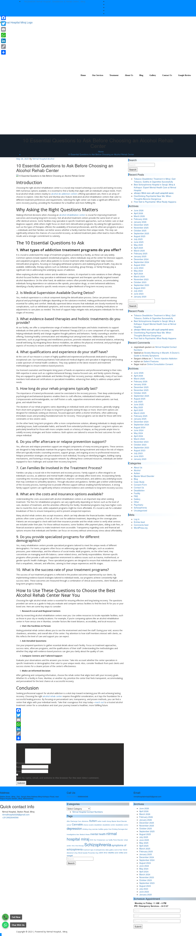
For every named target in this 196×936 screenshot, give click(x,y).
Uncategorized (140, 510)
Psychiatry (138, 504)
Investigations (71, 834)
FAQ (136, 496)
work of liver (118, 850)
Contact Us (167, 75)
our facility (109, 840)
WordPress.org (141, 527)
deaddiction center (109, 825)
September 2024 (141, 262)
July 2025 (138, 239)
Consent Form (140, 484)
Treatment (114, 75)
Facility (137, 493)
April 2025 (138, 247)
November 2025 (141, 227)
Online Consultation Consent (160, 364)
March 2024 (139, 276)
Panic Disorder (118, 840)
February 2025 (140, 253)
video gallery (109, 850)
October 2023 (140, 282)
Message (20, 762)
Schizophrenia (140, 507)
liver (77, 834)
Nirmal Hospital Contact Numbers (87, 811)
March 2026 (139, 216)
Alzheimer (85, 821)
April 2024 (138, 273)
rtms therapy (79, 846)
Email (57, 774)
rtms (73, 846)
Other (136, 501)
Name (19, 766)
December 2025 (141, 224)
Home (83, 75)
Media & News (85, 834)
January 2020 (140, 296)
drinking (85, 829)
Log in (136, 519)
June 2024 (138, 267)
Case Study (139, 481)
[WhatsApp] (70, 724)
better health (102, 821)
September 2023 (141, 285)
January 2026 (140, 221)
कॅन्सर (105, 853)
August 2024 (139, 265)
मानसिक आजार (123, 853)
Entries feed (139, 522)
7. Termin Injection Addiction (164, 358)
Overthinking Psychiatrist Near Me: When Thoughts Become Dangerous (152, 197)
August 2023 (139, 287)
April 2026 (138, 213)
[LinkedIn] (70, 729)
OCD (91, 840)
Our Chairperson (99, 840)
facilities (100, 829)
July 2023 (138, 290)
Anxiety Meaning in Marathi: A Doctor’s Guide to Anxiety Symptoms (156, 354)
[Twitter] (70, 715)
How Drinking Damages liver (118, 829)
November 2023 (141, 279)
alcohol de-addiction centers (64, 193)
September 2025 (141, 233)
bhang (109, 821)
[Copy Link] (70, 733)
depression (74, 828)
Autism (137, 473)
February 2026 (140, 219)
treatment (86, 850)
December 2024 (141, 259)
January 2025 (140, 256)
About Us (129, 75)
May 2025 (138, 244)
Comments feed (141, 524)
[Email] (70, 719)
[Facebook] (70, 710)
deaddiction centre (122, 825)
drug (90, 829)
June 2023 (138, 293)
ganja (106, 829)
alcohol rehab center (52, 696)
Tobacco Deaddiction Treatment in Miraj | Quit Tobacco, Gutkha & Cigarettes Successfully (154, 180)
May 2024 (138, 270)
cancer (69, 825)
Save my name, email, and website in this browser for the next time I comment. (57, 777)
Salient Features (151, 361)
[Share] (70, 738)
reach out (99, 702)
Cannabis (77, 824)
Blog (141, 75)
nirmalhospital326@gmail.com (16, 814)
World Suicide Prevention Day (88, 853)
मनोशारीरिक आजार (113, 853)
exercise (95, 829)
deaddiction (98, 825)
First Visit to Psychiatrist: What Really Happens (155, 201)
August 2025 (139, 236)
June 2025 (138, 242)
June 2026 (138, 210)
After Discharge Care (74, 821)
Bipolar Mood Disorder (144, 476)
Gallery (153, 75)
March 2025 (139, 250)
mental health (98, 834)
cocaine (91, 825)
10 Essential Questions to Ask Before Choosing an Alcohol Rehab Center (101, 154)
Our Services (97, 75)
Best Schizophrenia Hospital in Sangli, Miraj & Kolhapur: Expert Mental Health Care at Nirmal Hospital (155, 187)
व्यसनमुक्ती (70, 856)
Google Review (184, 75)
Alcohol (50, 158)
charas (85, 825)
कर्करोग (101, 853)
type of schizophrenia (97, 850)
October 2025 (140, 230)
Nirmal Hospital (39, 158)
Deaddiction (139, 490)
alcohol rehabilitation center (72, 215)
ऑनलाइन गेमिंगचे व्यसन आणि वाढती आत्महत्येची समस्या (153, 193)
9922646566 (30, 1)
